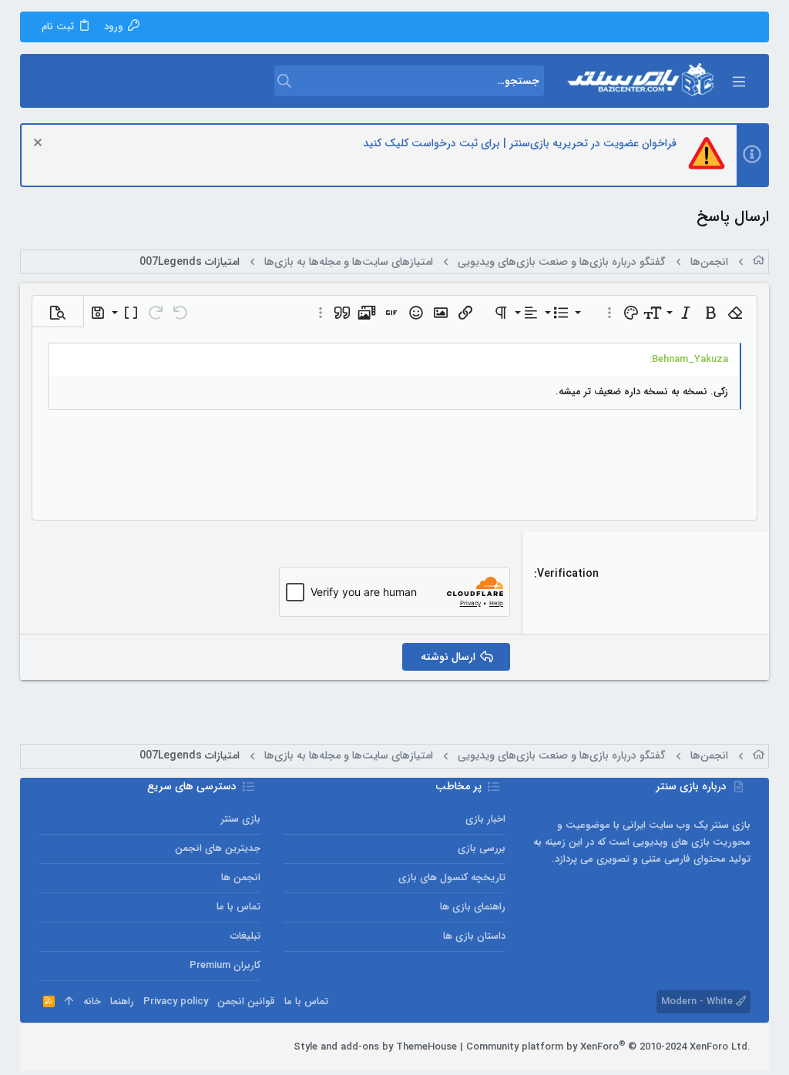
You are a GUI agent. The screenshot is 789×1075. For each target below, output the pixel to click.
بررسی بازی (481, 848)
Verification (568, 573)
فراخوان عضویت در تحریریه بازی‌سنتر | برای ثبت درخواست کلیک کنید (520, 143)
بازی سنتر (240, 819)
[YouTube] (45, 1047)
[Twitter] (69, 1047)
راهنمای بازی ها (472, 907)
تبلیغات (245, 936)
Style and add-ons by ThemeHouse (375, 1047)
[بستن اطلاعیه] (39, 144)
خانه (92, 1001)
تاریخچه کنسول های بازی (451, 877)
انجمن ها (240, 877)
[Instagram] (92, 1047)
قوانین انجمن (246, 1001)
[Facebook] (115, 1047)
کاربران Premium (225, 965)
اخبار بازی (485, 819)
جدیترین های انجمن (217, 848)
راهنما (122, 1001)
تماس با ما (238, 907)
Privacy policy (175, 1001)
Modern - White (698, 1001)
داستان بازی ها (474, 936)
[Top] (69, 1001)
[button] (738, 81)
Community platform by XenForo (608, 1047)
